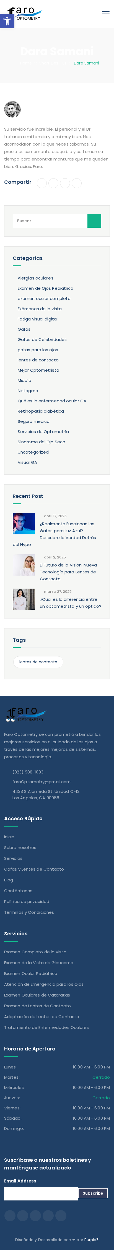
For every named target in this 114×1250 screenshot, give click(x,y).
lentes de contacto (38, 360)
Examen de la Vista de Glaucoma (38, 963)
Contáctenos (18, 891)
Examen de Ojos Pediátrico (46, 288)
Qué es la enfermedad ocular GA (52, 401)
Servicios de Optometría (43, 431)
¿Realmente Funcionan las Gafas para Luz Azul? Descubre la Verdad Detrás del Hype (54, 534)
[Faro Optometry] (23, 14)
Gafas (24, 329)
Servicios (13, 858)
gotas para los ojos (38, 350)
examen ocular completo (44, 298)
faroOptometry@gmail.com (41, 782)
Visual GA (27, 462)
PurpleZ (91, 1240)
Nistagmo (28, 391)
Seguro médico (34, 421)
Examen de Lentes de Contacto (37, 1006)
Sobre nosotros (20, 847)
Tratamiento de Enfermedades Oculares (46, 1027)
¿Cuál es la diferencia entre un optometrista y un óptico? (70, 602)
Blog (8, 880)
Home (25, 63)
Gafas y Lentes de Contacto (34, 869)
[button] (7, 21)
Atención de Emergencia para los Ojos (44, 984)
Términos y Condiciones (29, 912)
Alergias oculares (35, 278)
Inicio (9, 837)
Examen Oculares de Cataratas (37, 995)
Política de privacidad (26, 901)
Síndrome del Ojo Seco (41, 442)
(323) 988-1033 (27, 772)
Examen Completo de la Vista (35, 952)
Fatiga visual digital (38, 319)
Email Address (20, 1181)
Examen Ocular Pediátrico (30, 973)
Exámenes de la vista (40, 309)
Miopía (25, 380)
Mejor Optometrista (38, 370)
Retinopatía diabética (41, 411)
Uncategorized (33, 452)
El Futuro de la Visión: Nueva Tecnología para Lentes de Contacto (68, 572)
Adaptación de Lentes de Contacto (41, 1016)
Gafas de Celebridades (42, 339)
